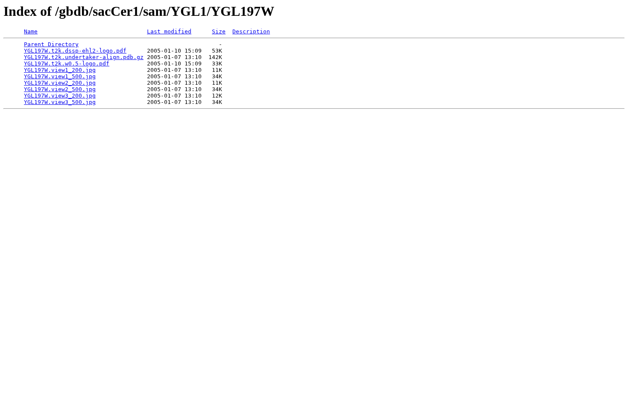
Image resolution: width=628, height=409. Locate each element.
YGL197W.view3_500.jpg (60, 102)
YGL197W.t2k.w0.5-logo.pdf (66, 63)
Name (31, 31)
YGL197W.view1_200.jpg (60, 70)
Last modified (169, 31)
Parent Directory (51, 44)
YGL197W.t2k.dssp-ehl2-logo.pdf (75, 50)
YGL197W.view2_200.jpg (60, 83)
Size (219, 31)
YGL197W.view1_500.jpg (60, 76)
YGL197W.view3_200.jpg (60, 95)
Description (251, 31)
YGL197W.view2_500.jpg (60, 89)
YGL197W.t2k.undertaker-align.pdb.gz (84, 57)
